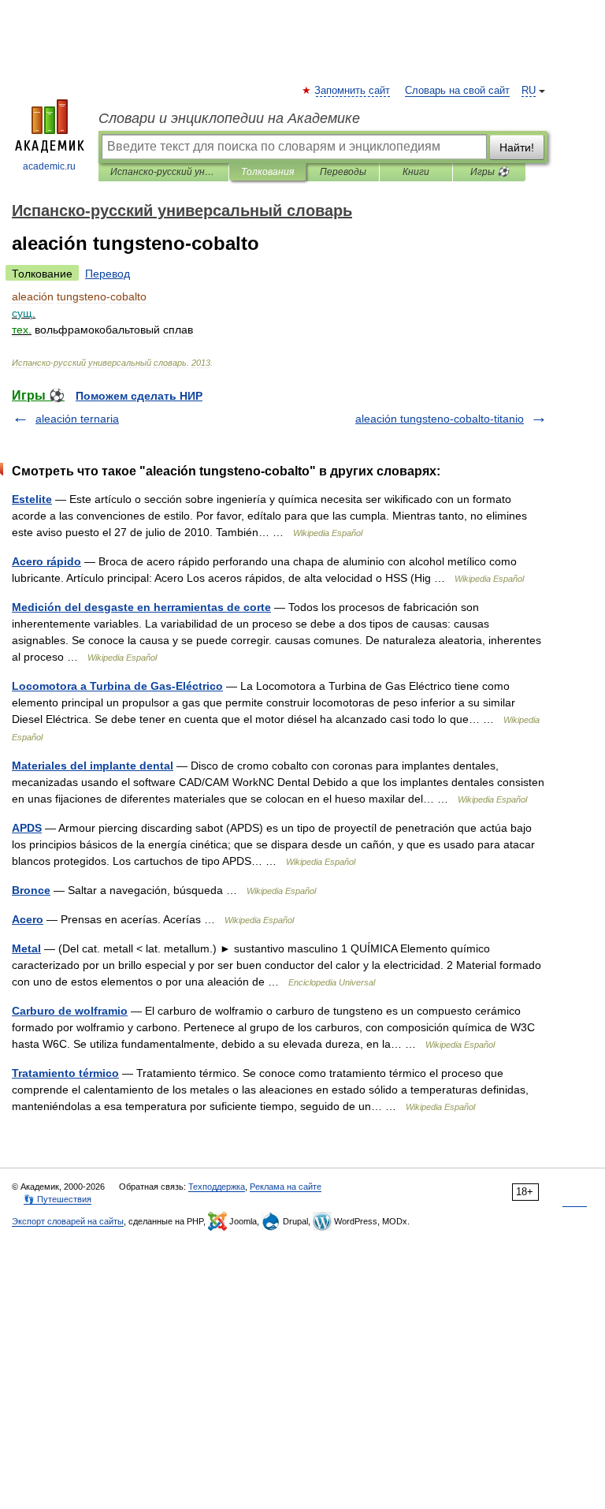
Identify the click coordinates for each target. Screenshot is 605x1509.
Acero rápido (46, 561)
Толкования (267, 171)
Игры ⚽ (489, 171)
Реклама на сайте (285, 1186)
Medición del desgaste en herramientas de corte (141, 607)
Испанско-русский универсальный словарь (163, 171)
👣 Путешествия (57, 1199)
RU (528, 90)
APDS (27, 828)
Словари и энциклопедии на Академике (229, 118)
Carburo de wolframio (70, 1010)
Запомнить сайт (353, 90)
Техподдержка (216, 1186)
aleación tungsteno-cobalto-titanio (439, 418)
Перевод (107, 273)
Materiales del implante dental (92, 765)
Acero (27, 919)
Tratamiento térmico (65, 1073)
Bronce (31, 890)
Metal (26, 948)
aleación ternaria (77, 418)
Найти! (516, 147)
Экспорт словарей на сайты (68, 1221)
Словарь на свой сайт (457, 90)
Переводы (343, 171)
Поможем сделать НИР (139, 395)
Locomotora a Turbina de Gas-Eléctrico (117, 686)
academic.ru (49, 166)
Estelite (32, 499)
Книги (416, 171)
